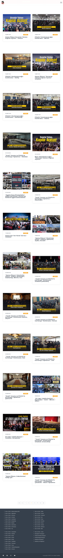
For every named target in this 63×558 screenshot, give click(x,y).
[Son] (43, 503)
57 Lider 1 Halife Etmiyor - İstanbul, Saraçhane (14, 437)
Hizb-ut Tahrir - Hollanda (40, 515)
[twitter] (7, 555)
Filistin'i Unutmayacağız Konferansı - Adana (44, 117)
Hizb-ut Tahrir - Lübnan (39, 524)
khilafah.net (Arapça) (39, 539)
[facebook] (3, 555)
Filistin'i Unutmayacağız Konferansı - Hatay (14, 77)
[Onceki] (22, 503)
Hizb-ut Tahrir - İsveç (39, 519)
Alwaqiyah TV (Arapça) (39, 533)
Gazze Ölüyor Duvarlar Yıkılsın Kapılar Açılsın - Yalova (16, 37)
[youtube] (14, 555)
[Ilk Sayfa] (19, 503)
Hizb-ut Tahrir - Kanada (39, 521)
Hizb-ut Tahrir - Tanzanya (10, 543)
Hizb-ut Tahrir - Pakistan (10, 533)
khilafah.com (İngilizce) (39, 541)
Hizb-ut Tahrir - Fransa (39, 513)
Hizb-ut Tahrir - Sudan (9, 537)
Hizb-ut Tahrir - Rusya (9, 535)
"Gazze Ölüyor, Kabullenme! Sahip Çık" (15, 476)
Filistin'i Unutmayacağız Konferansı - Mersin (44, 37)
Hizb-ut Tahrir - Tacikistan (10, 541)
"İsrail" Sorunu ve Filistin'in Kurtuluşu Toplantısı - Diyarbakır (45, 199)
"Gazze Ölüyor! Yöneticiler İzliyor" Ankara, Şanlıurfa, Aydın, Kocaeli (44, 239)
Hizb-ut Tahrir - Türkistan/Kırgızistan (12, 547)
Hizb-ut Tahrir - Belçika (9, 523)
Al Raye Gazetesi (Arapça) (40, 535)
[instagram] (10, 555)
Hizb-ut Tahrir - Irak (39, 517)
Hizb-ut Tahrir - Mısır (39, 528)
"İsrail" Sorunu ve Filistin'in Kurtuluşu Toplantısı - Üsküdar (16, 156)
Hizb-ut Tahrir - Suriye (9, 539)
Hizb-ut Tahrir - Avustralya (10, 519)
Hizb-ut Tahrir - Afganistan (10, 513)
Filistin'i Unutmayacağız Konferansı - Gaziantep (14, 116)
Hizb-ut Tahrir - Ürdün (39, 531)
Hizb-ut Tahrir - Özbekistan (10, 531)
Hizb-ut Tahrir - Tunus (9, 545)
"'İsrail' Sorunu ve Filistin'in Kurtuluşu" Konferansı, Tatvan (46, 320)
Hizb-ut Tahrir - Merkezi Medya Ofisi (12, 511)
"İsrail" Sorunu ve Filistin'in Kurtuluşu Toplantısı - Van (45, 359)
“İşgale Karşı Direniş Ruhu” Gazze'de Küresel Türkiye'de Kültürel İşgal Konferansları (15, 196)
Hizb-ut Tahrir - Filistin (39, 511)
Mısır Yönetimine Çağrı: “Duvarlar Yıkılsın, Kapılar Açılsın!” (44, 158)
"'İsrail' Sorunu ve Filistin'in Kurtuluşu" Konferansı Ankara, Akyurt (16, 317)
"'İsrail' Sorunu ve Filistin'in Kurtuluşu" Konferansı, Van (15, 357)
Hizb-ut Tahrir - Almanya (10, 515)
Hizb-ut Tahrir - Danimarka (10, 524)
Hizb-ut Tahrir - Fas (9, 528)
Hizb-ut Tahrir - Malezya (39, 526)
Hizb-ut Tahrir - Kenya (39, 523)
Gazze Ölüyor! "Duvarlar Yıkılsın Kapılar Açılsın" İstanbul (44, 78)
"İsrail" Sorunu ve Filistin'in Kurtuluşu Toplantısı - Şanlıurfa (15, 397)
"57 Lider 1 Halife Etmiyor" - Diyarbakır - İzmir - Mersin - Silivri (45, 400)
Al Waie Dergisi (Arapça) (40, 537)
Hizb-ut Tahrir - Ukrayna (10, 549)
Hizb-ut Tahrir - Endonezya (10, 526)
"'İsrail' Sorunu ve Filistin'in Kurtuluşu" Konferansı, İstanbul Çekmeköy (45, 280)
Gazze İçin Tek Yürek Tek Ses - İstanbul (16, 236)
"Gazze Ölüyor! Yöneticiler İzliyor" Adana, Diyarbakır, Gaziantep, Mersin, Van (15, 276)
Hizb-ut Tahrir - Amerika (10, 517)
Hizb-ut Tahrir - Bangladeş (10, 521)
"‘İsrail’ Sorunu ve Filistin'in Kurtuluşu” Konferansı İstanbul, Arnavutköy (45, 440)
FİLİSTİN (25, 34)
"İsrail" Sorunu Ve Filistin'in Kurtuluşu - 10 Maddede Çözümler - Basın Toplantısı (45, 481)
